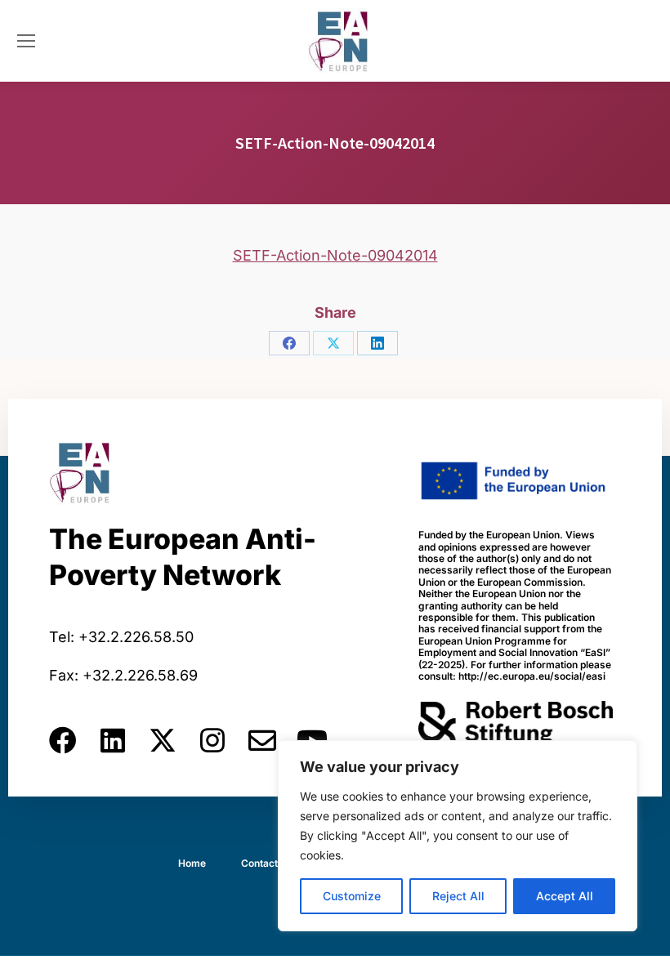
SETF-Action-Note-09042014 (335, 255)
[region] (457, 835)
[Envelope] (262, 740)
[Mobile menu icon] (26, 41)
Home (192, 863)
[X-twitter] (162, 740)
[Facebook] (289, 343)
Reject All (458, 896)
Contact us (266, 863)
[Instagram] (212, 740)
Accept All (564, 896)
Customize (352, 896)
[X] (333, 343)
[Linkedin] (113, 740)
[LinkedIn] (377, 343)
